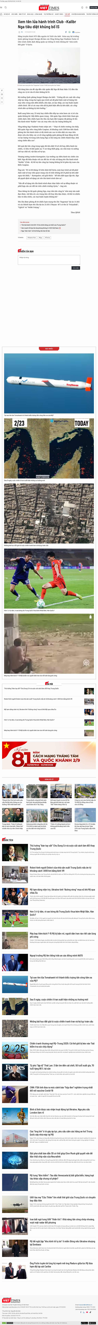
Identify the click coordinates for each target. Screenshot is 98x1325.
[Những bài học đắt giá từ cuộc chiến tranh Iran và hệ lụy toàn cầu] (49, 513)
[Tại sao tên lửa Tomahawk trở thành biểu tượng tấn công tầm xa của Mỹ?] (49, 383)
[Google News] (76, 32)
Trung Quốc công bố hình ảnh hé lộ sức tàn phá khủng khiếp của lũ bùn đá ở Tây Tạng (36, 802)
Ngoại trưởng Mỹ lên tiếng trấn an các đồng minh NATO (56, 955)
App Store (84, 1323)
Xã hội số (7, 14)
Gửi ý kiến (76, 268)
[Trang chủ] (1, 14)
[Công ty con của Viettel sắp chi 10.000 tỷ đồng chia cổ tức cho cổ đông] (85, 791)
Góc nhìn (14, 14)
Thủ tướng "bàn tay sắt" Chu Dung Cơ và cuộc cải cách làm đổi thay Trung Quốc (31, 688)
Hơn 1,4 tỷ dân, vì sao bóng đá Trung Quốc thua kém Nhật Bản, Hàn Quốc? (29, 610)
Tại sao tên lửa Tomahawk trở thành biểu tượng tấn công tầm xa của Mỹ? (29, 415)
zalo (84, 1312)
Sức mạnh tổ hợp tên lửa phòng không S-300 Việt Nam (40, 228)
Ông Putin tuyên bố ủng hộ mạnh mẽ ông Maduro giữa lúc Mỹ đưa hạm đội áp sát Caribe (61, 1265)
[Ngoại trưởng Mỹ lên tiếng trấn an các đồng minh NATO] (15, 962)
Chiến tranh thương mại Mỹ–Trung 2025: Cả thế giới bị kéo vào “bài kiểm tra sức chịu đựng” (62, 1045)
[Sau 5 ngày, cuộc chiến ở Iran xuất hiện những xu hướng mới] (49, 448)
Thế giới (67, 14)
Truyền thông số (92, 14)
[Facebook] (66, 32)
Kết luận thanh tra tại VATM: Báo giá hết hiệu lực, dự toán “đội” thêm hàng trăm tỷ (60, 802)
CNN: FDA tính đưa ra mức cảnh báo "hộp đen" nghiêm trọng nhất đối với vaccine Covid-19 (61, 1089)
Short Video (59, 14)
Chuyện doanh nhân (78, 14)
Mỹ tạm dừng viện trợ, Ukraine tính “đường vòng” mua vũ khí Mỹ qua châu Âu (30, 709)
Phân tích (8, 840)
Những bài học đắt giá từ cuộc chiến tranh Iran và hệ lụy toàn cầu (26, 545)
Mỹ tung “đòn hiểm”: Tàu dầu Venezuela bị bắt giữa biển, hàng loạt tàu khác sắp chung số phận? (62, 1177)
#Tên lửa (47, 237)
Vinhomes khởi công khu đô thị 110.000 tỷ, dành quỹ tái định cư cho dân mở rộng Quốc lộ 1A (36, 827)
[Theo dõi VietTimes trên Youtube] (87, 1312)
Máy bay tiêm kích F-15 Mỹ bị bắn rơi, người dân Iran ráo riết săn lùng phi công (30, 676)
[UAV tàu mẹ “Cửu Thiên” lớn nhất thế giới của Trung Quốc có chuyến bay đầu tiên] (15, 1204)
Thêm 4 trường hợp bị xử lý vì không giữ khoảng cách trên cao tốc (60, 826)
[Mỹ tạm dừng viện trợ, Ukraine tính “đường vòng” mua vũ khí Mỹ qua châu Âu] (89, 712)
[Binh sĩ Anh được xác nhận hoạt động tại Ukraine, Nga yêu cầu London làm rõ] (15, 1116)
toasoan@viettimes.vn (85, 1305)
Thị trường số (48, 14)
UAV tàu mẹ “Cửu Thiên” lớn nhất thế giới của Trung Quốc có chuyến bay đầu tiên (63, 1199)
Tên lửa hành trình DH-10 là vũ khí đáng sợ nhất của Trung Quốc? (43, 225)
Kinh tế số (22, 14)
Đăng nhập (93, 7)
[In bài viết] (69, 32)
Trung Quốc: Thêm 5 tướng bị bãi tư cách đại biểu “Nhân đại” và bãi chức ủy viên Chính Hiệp (12, 826)
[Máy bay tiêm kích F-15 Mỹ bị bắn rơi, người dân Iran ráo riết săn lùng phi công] (49, 644)
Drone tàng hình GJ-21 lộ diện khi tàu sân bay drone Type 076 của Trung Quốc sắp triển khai (85, 827)
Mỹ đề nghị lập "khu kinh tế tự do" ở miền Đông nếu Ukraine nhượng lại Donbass (62, 1243)
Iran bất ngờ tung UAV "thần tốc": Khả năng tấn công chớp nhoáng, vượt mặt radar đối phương (62, 1221)
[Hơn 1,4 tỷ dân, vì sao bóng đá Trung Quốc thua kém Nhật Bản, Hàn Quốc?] (49, 579)
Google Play (92, 1323)
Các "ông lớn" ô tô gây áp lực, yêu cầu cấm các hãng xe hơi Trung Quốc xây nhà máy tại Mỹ (61, 1133)
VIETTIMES (49, 8)
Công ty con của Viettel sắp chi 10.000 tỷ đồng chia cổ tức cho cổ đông (85, 802)
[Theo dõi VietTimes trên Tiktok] (90, 1312)
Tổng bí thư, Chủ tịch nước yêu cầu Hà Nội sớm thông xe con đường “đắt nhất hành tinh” (12, 802)
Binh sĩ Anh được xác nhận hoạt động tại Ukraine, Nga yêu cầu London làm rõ (60, 1111)
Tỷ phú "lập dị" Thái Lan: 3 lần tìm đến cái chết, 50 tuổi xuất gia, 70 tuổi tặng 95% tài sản (62, 1067)
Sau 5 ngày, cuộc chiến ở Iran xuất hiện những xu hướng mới (24, 480)
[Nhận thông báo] (82, 7)
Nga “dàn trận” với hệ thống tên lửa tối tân (35, 231)
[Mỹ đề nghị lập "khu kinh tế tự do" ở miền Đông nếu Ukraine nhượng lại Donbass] (15, 1248)
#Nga (40, 237)
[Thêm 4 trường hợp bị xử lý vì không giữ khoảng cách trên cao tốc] (61, 815)
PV (22, 32)
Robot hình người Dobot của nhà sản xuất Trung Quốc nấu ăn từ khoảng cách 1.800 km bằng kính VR (38, 699)
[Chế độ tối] (86, 7)
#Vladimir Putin (32, 237)
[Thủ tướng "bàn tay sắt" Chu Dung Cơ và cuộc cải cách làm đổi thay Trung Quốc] (89, 691)
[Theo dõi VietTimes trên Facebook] (81, 1312)
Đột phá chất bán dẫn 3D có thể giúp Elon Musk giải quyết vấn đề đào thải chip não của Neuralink (61, 1155)
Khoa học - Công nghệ (34, 14)
